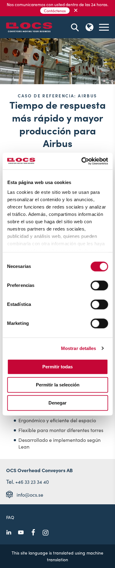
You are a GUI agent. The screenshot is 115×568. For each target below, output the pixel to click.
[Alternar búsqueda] (75, 27)
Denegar (57, 402)
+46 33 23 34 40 (32, 481)
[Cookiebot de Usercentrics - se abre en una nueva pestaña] (82, 161)
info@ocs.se (30, 494)
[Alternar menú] (104, 27)
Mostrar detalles (78, 348)
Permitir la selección (57, 384)
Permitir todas (57, 366)
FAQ (10, 517)
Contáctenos (55, 10)
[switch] (99, 285)
